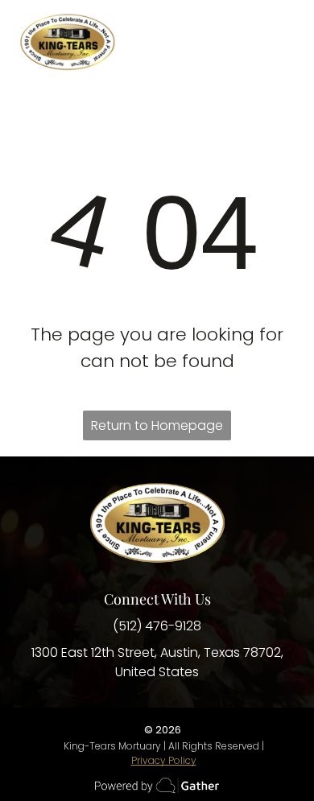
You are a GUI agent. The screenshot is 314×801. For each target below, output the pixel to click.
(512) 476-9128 (157, 626)
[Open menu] (283, 42)
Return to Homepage (157, 425)
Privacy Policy (163, 760)
